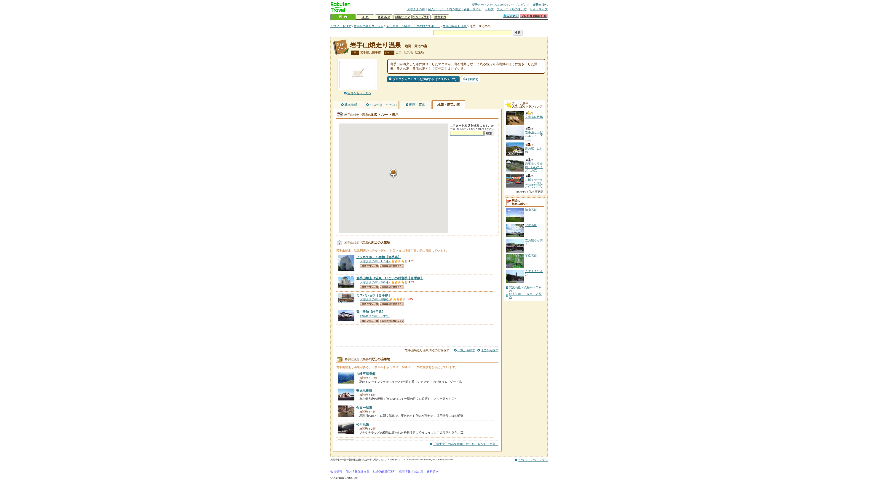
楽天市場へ (540, 4)
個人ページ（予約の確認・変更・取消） (455, 9)
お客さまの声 (416, 9)
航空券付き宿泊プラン (392, 266)
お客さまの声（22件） (375, 316)
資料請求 (433, 471)
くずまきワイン (534, 272)
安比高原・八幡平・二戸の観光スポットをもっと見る (525, 292)
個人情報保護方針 (357, 471)
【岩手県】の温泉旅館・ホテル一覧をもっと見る (465, 444)
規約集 (418, 471)
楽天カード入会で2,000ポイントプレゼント (501, 4)
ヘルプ (489, 9)
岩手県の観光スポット (368, 26)
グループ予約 (421, 17)
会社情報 (336, 471)
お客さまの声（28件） (375, 299)
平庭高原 (531, 256)
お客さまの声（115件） (375, 261)
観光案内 (440, 17)
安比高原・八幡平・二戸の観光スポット (413, 26)
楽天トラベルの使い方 (512, 9)
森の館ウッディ (534, 242)
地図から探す (489, 350)
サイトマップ (539, 9)
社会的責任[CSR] (384, 471)
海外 (365, 17)
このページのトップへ (533, 460)
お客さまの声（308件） (375, 282)
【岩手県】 (378, 257)
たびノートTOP (340, 26)
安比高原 (531, 225)
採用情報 (405, 471)
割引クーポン (402, 17)
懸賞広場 (384, 17)
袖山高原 (531, 210)
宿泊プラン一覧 (369, 266)
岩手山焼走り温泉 (455, 26)
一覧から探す (466, 350)
